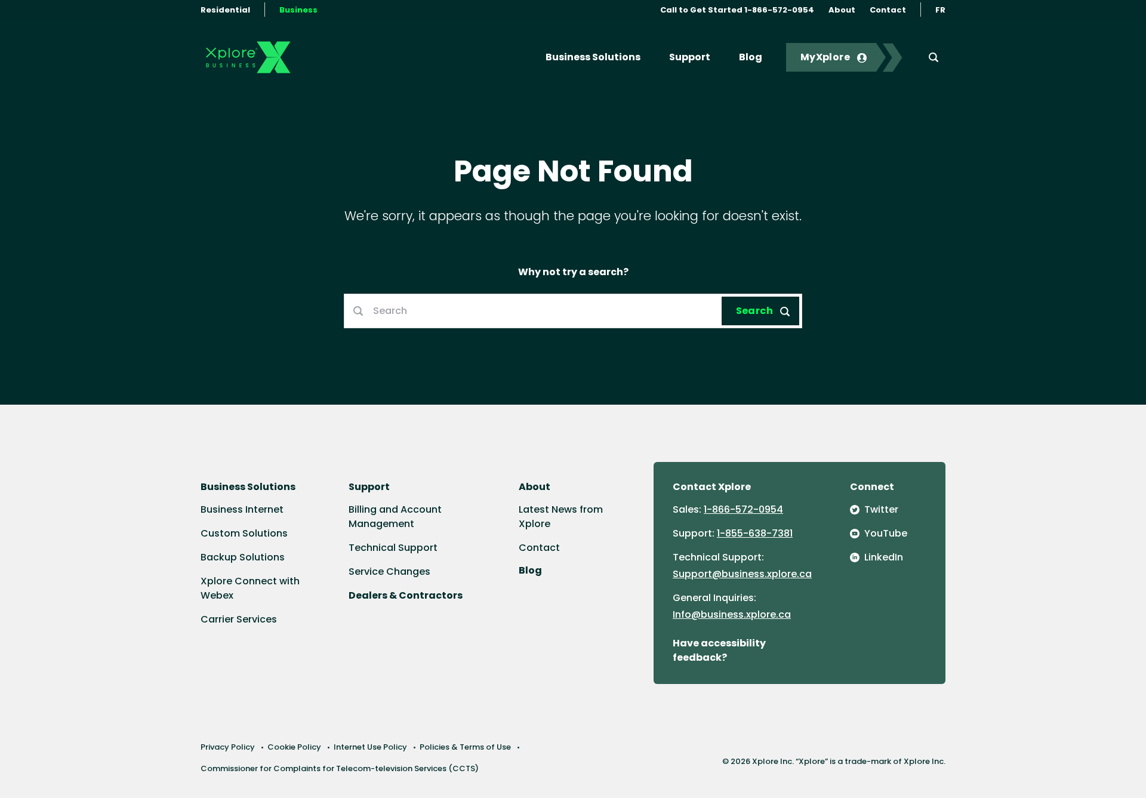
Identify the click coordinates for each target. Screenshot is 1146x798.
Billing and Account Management (395, 517)
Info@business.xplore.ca (732, 614)
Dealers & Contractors (406, 595)
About (841, 10)
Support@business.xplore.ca (742, 574)
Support (689, 57)
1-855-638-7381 (755, 533)
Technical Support (393, 547)
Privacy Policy (228, 747)
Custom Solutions (244, 533)
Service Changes (389, 571)
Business (298, 10)
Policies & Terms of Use (465, 747)
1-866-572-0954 (743, 509)
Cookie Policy (294, 747)
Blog (750, 57)
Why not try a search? (573, 272)
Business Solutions (593, 57)
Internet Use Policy (370, 747)
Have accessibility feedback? (719, 650)
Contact (888, 10)
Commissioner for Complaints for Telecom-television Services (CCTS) (340, 768)
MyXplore (825, 57)
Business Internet (242, 509)
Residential (225, 10)
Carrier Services (239, 619)
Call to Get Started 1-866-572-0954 (737, 10)
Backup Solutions (243, 557)
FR (940, 10)
